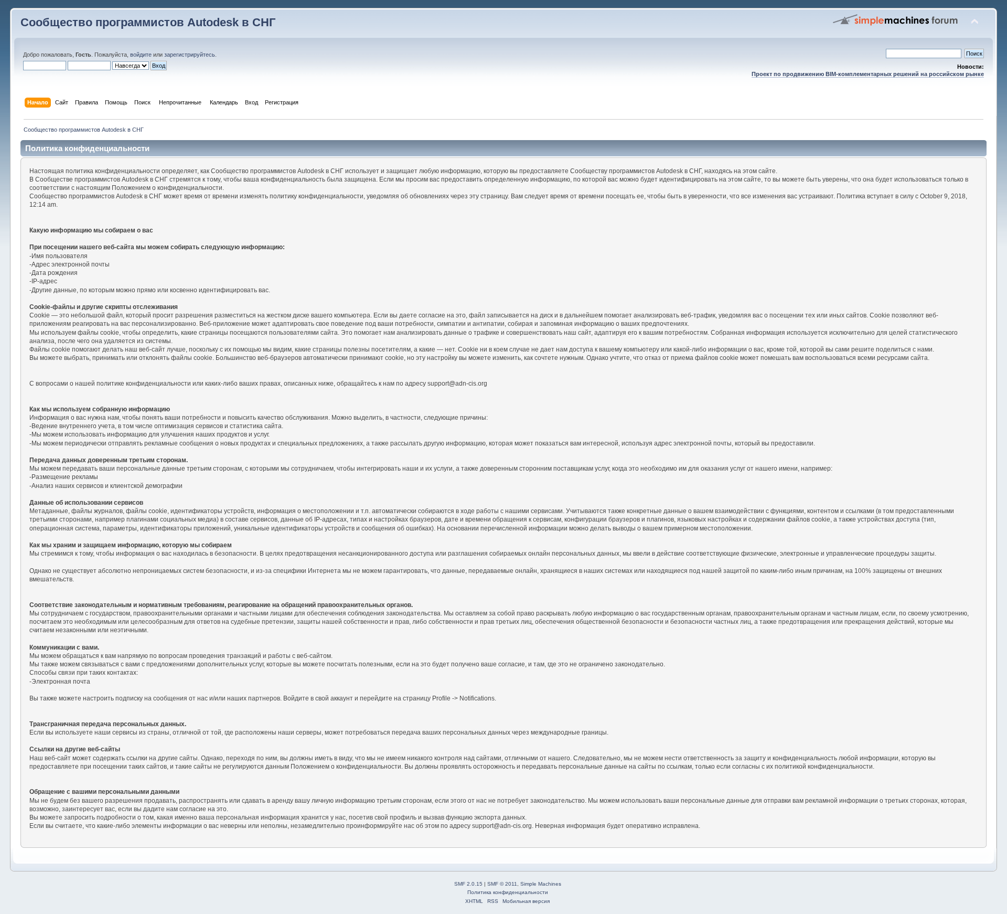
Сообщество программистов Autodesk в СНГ (147, 22)
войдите (141, 54)
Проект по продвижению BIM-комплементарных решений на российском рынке (868, 74)
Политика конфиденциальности (507, 892)
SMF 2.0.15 (468, 884)
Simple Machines (540, 884)
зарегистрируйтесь (189, 54)
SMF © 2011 (502, 884)
